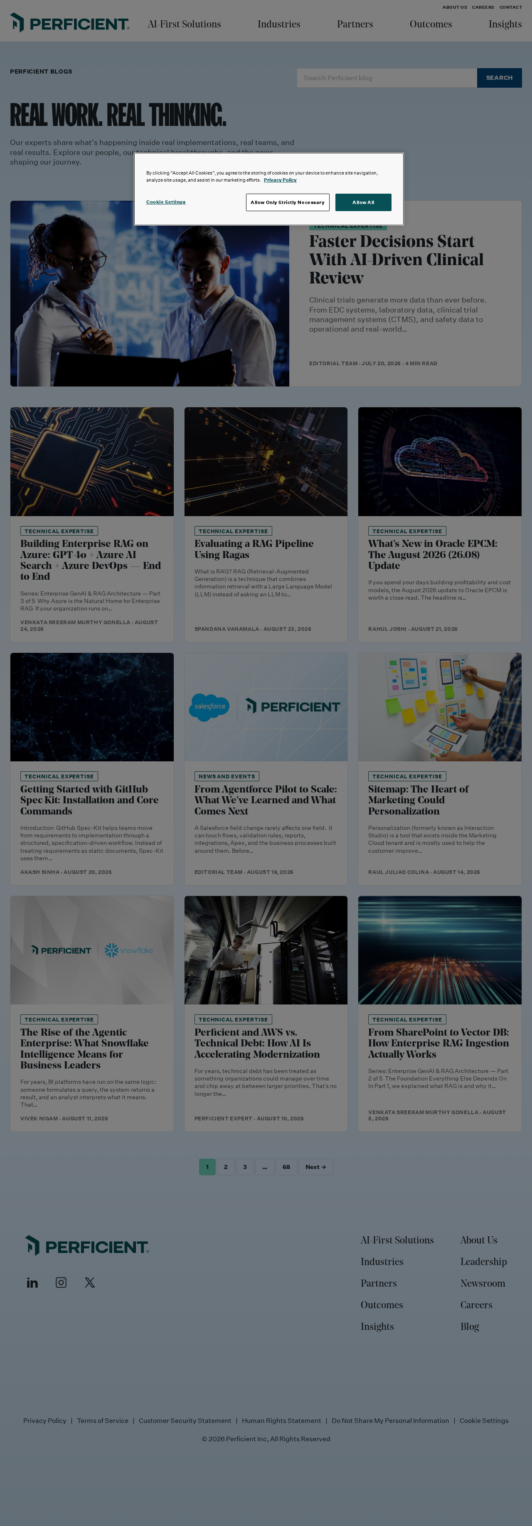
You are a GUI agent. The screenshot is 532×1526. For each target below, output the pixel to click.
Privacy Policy (280, 180)
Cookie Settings (166, 202)
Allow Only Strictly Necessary (288, 202)
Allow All (363, 202)
